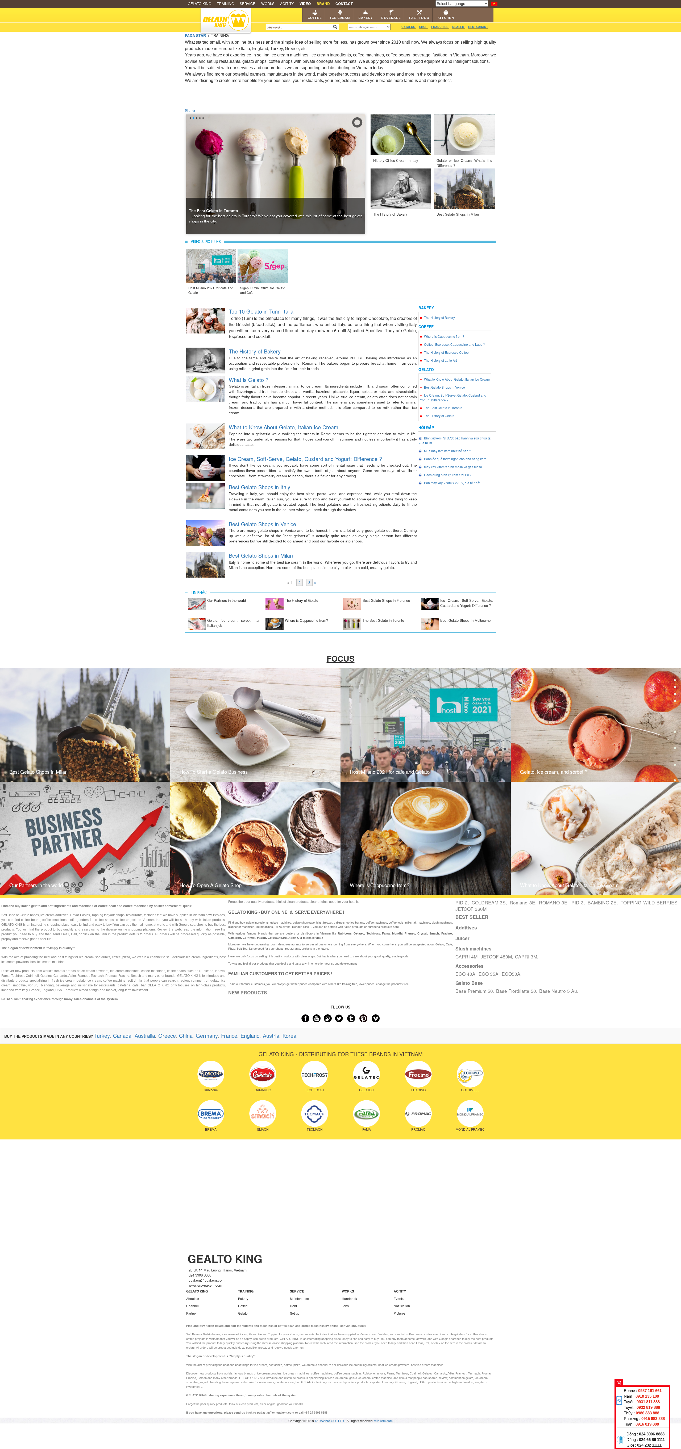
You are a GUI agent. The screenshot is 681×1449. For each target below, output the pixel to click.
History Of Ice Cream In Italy (395, 160)
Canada (122, 1035)
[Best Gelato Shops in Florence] (352, 603)
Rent (293, 1305)
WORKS (268, 3)
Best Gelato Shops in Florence (386, 600)
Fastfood (419, 18)
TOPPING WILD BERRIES (649, 902)
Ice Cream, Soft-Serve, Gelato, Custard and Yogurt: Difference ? (466, 603)
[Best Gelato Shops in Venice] (205, 532)
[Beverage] (675, 717)
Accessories (469, 966)
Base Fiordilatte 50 (516, 990)
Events (399, 1298)
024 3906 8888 (652, 1434)
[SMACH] (262, 1112)
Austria (271, 1035)
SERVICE (247, 3)
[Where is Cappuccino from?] (274, 623)
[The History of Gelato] (274, 603)
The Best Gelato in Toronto (383, 620)
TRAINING (225, 3)
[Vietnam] (494, 3)
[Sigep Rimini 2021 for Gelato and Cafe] (263, 265)
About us (192, 1298)
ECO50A (511, 973)
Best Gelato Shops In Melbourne (465, 620)
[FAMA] (366, 1112)
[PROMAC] (418, 1112)
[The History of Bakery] (401, 188)
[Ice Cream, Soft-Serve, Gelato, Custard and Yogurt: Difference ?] (205, 467)
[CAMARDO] (262, 1073)
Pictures (399, 1313)
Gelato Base (469, 983)
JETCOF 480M (496, 956)
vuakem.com (383, 1420)
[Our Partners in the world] (197, 603)
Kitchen (446, 18)
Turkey (102, 1035)
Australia (145, 1035)
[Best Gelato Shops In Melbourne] (430, 623)
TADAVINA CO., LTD (330, 1420)
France (229, 1035)
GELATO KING (199, 3)
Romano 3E (522, 902)
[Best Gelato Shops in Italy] (205, 495)
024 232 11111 (649, 1445)
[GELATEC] (366, 1073)
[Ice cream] (675, 684)
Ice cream (340, 18)
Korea (289, 1035)
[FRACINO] (418, 1073)
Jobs (345, 1305)
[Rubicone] (210, 1073)
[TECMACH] (314, 1112)
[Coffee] (675, 668)
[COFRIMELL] (470, 1073)
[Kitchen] (675, 750)
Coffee (315, 18)
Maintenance (299, 1298)
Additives (466, 927)
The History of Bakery (390, 214)
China (186, 1035)
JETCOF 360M (471, 908)
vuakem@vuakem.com (207, 1280)
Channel (192, 1305)
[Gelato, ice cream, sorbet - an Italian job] (197, 623)
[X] (619, 1382)
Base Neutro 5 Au (558, 990)
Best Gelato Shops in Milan (458, 214)
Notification (402, 1305)
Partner (191, 1313)
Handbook (349, 1298)
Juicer (462, 938)
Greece (167, 1035)
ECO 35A (489, 973)
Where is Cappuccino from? (306, 620)
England (250, 1035)
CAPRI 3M (526, 956)
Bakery (365, 18)
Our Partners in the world (226, 600)
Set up (294, 1313)
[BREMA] (210, 1112)
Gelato (243, 1313)
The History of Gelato (301, 600)
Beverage (391, 18)
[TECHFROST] (314, 1073)
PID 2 (461, 902)
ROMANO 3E (553, 902)
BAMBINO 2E (602, 902)
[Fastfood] (675, 733)
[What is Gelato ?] (205, 388)
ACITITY (287, 3)
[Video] (675, 766)
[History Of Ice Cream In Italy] (401, 134)
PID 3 (577, 902)
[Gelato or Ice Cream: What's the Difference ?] (464, 134)
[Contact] (675, 781)
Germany (207, 1035)
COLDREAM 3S (489, 902)
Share (190, 110)
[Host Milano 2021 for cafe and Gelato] (211, 265)
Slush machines (473, 948)
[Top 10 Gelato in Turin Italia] (205, 320)
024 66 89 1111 (652, 1440)
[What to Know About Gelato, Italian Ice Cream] (205, 435)
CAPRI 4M (466, 956)
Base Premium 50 (474, 990)
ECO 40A (465, 973)
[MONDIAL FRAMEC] (470, 1112)
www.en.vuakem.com (205, 1285)
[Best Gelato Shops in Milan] (464, 188)
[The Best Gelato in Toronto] (352, 623)
